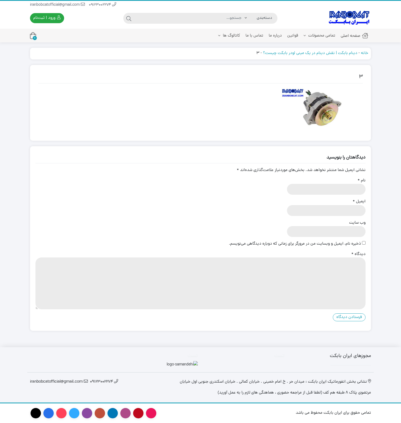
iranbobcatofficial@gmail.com (55, 5)
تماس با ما (254, 36)
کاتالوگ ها (231, 36)
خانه (364, 53)
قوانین (292, 36)
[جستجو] (128, 18)
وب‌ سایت (357, 223)
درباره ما (275, 36)
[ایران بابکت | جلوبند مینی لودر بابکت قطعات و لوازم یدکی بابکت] (349, 18)
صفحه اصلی (350, 36)
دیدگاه (358, 254)
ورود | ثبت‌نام (44, 18)
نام (362, 181)
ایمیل (359, 202)
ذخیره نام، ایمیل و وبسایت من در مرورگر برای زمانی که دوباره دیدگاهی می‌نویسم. (295, 244)
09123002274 (100, 5)
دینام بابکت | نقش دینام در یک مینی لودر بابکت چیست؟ (310, 53)
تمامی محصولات (321, 36)
